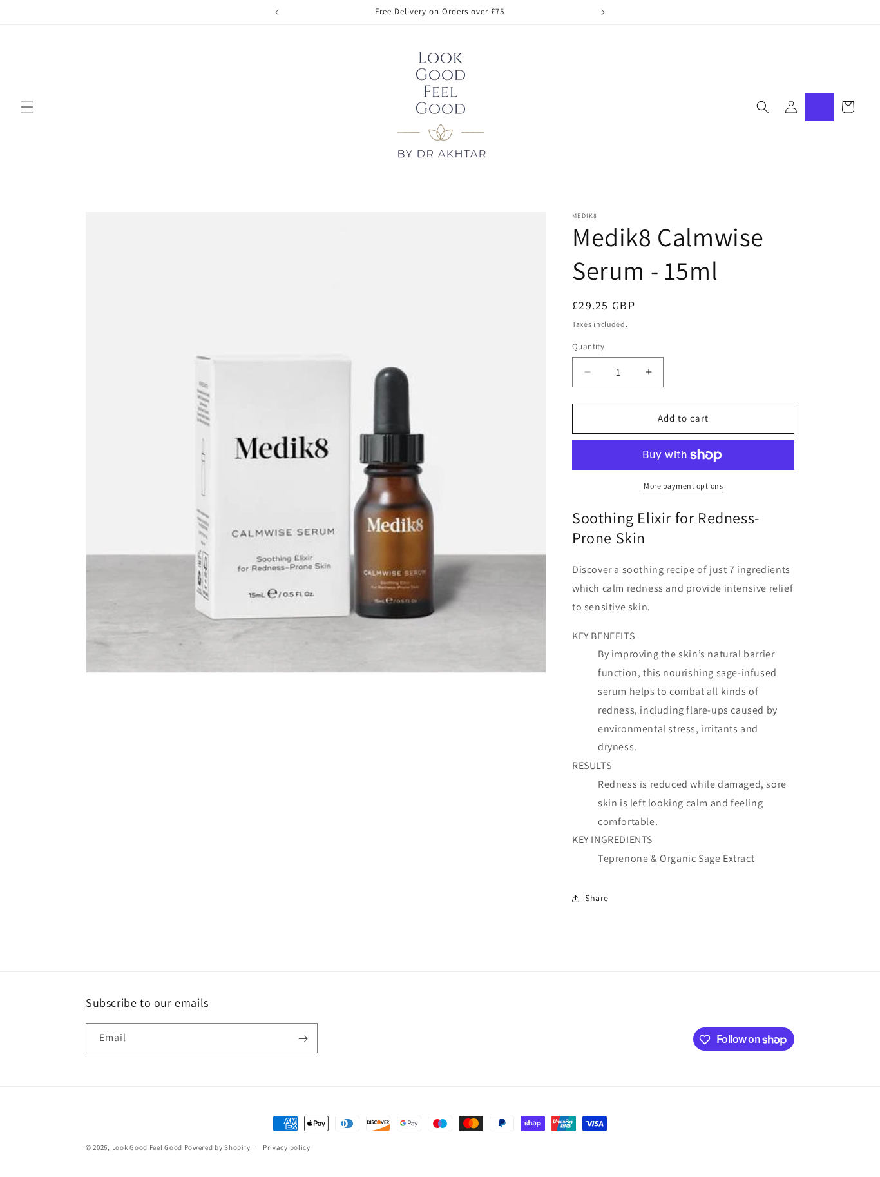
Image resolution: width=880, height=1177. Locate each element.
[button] (27, 107)
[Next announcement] (603, 12)
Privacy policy (287, 1146)
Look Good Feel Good (147, 1147)
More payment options (683, 486)
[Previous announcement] (277, 12)
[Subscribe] (303, 1039)
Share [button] (597, 898)
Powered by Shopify (217, 1147)
